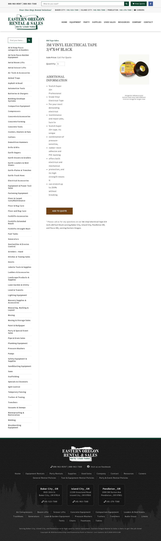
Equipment (75, 22)
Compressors (14, 111)
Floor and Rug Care (17, 211)
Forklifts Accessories (18, 216)
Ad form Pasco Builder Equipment (18, 56)
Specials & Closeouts (18, 381)
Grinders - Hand (15, 251)
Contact (148, 22)
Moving (11, 315)
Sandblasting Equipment (19, 366)
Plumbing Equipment (18, 343)
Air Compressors (24, 512)
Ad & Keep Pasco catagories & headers (18, 48)
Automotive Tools (16, 88)
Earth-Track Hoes (16, 175)
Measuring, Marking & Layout (18, 309)
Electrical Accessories (18, 180)
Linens (145, 516)
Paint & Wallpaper (16, 325)
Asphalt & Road (15, 83)
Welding (12, 420)
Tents (62, 520)
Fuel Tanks (13, 234)
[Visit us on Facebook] (150, 4)
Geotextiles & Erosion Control (18, 245)
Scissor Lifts (59, 512)
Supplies (97, 22)
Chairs (73, 520)
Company (136, 22)
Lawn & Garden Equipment (57, 516)
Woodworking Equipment (14, 426)
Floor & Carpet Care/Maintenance (16, 199)
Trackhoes (18, 516)
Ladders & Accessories (18, 272)
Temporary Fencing (17, 392)
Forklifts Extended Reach (17, 222)
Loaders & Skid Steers (134, 512)
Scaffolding (13, 376)
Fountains (86, 520)
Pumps (11, 353)
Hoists (11, 262)
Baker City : (66, 10)
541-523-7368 (50, 501)
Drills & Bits (13, 147)
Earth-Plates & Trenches (19, 170)
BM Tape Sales (52, 41)
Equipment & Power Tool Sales (19, 187)
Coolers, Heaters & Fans (19, 132)
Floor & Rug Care (16, 206)
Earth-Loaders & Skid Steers (18, 164)
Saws (10, 371)
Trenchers (12, 402)
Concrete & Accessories (19, 116)
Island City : (93, 10)
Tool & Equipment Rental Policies (77, 478)
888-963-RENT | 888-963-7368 (22, 3)
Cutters (11, 137)
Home (64, 22)
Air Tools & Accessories (19, 73)
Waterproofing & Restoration (16, 413)
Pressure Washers (16, 348)
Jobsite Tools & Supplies (19, 267)
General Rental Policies (44, 478)
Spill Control (14, 387)
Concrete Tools (15, 127)
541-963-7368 (81, 501)
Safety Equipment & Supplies (17, 360)
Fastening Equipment (18, 193)
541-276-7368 (112, 501)
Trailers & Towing (16, 397)
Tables (99, 520)
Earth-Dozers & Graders (19, 157)
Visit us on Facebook (100, 466)
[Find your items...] (29, 40)
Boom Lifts (42, 512)
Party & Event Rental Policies (113, 478)
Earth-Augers (14, 152)
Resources (124, 22)
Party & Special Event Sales (18, 331)
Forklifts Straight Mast (19, 229)
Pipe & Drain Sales (16, 338)
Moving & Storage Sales (19, 320)
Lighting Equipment (17, 295)
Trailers (101, 516)
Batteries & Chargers (18, 93)
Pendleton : (119, 10)
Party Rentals (56, 473)
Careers (140, 10)
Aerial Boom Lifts (16, 62)
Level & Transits (15, 290)
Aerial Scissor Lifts (17, 67)
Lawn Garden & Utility (18, 285)
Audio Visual (130, 516)
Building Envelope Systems (16, 99)
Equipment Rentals (35, 473)
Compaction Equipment (19, 106)
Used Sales (110, 22)
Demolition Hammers (18, 142)
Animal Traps (14, 78)
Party (87, 22)
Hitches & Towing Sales (19, 257)
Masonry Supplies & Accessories (17, 301)
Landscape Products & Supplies (18, 278)
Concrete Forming (16, 121)
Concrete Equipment (81, 512)
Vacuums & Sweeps (17, 407)
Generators (13, 239)
